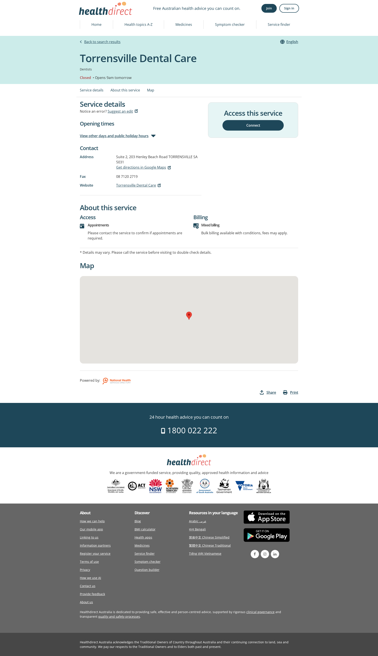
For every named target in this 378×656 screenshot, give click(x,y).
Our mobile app (91, 529)
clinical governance (260, 612)
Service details (91, 90)
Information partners (95, 545)
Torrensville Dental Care (136, 185)
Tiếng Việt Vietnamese (205, 553)
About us (86, 602)
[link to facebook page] (255, 554)
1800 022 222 (191, 430)
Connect (253, 125)
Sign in (289, 8)
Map (150, 90)
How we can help (92, 521)
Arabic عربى (197, 521)
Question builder (147, 570)
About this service (125, 90)
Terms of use (89, 562)
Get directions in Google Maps (141, 167)
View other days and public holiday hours (114, 135)
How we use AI (90, 578)
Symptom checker (230, 24)
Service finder (279, 24)
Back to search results (102, 41)
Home (96, 24)
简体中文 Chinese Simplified (209, 537)
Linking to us (89, 537)
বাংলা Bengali (197, 529)
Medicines (183, 24)
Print (294, 392)
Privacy (85, 570)
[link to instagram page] (265, 554)
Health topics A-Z (138, 24)
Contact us (87, 586)
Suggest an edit (120, 111)
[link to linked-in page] (275, 554)
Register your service (95, 553)
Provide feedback (92, 594)
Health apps (143, 537)
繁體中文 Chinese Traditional (210, 545)
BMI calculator (145, 529)
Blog (138, 521)
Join (269, 8)
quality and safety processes (119, 616)
